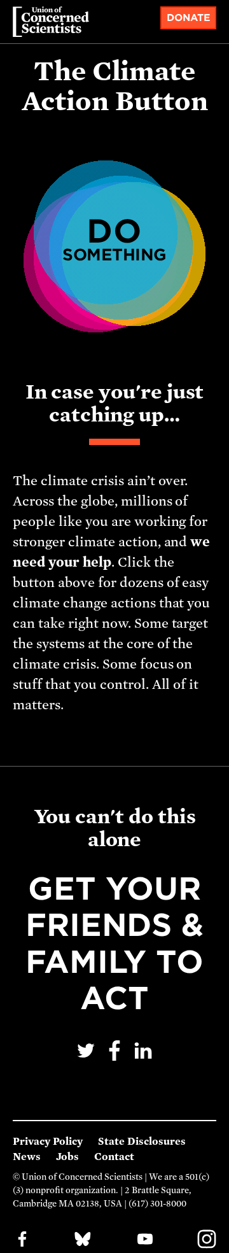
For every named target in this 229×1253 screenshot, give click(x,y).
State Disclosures (142, 1141)
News (27, 1157)
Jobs (67, 1157)
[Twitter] (87, 1058)
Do (114, 238)
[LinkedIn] (143, 1058)
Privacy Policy (48, 1141)
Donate (189, 18)
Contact (114, 1157)
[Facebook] (116, 1058)
